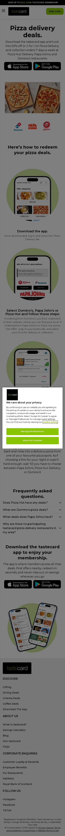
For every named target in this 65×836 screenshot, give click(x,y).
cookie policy (50, 422)
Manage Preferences (32, 431)
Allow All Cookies (32, 440)
